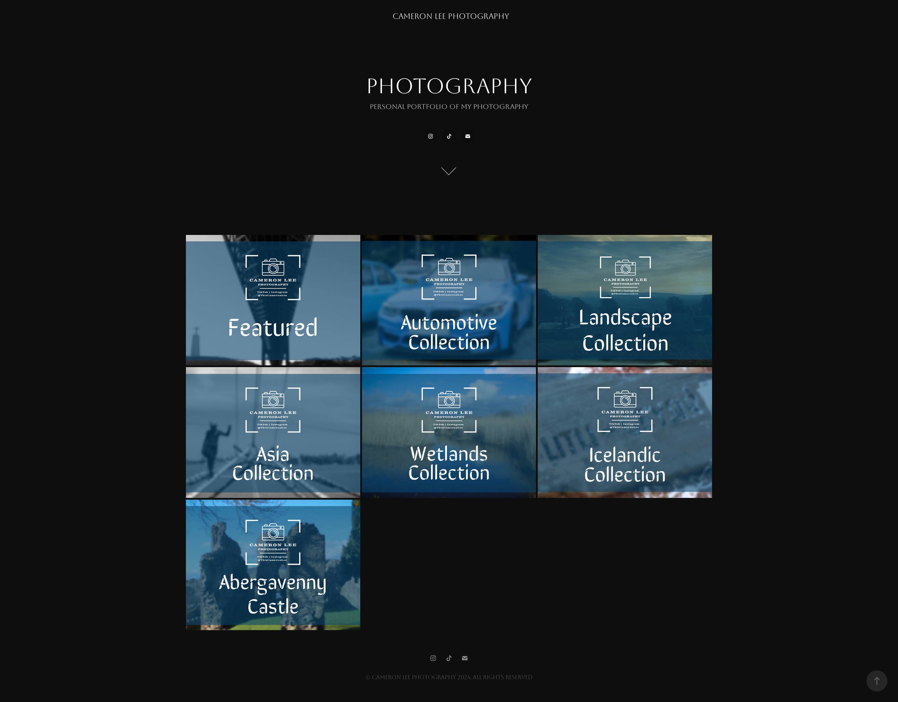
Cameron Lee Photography (451, 16)
